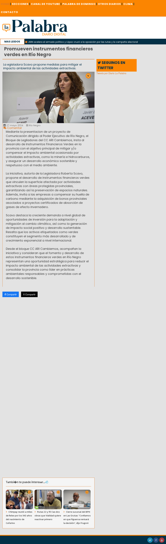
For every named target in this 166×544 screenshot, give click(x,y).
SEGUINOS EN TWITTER (111, 65)
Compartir (11, 294)
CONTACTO (9, 12)
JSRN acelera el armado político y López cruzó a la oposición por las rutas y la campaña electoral (75, 42)
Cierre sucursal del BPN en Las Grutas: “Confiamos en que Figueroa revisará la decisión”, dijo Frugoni (77, 517)
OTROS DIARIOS (110, 4)
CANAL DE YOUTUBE (46, 4)
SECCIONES (21, 4)
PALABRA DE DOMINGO (79, 4)
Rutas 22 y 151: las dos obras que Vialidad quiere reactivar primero (48, 515)
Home (6, 4)
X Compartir (29, 294)
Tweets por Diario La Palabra (111, 73)
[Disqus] (48, 342)
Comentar (14, 128)
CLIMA (128, 4)
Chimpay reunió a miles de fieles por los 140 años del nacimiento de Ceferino (19, 517)
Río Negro (34, 125)
